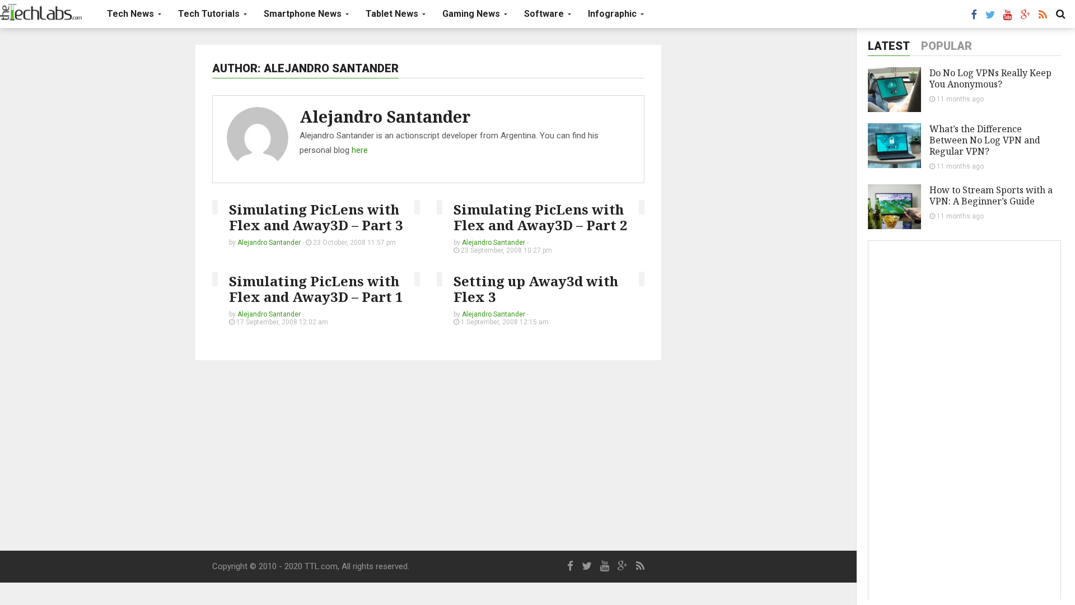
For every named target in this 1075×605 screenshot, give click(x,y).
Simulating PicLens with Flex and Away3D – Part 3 (316, 217)
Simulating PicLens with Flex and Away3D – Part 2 (541, 217)
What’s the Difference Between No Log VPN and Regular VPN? (984, 140)
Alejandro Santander (385, 116)
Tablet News (393, 13)
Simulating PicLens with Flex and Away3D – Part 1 (316, 289)
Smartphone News (304, 13)
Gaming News (472, 13)
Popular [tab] (946, 46)
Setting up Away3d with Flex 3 (536, 289)
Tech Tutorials (210, 13)
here (360, 150)
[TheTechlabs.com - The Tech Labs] (41, 12)
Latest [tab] (889, 46)
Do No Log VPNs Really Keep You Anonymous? (990, 78)
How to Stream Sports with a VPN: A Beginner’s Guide (991, 195)
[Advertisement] (428, 455)
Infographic (613, 13)
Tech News (131, 13)
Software (545, 13)
